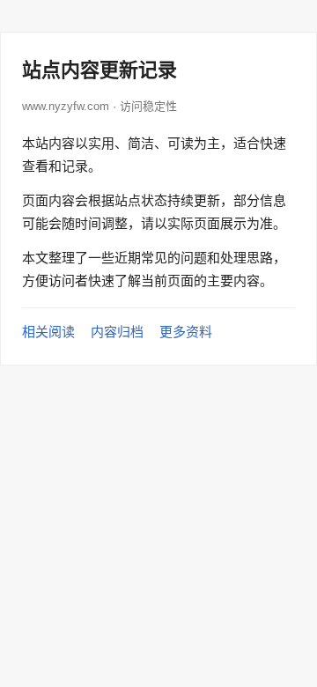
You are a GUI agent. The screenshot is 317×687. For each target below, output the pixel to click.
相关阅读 (48, 331)
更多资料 (185, 331)
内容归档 (117, 331)
